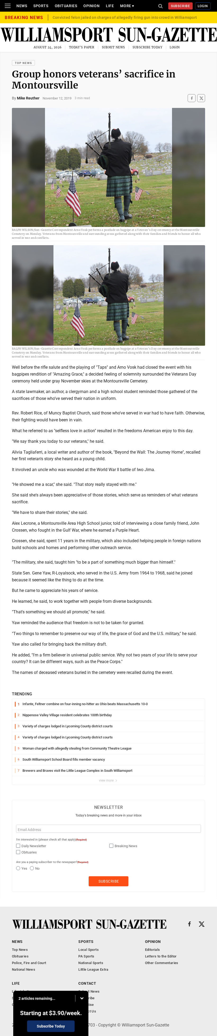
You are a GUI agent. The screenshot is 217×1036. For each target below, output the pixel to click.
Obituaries (66, 6)
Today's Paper (81, 47)
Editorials (152, 950)
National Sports (90, 963)
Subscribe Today (147, 47)
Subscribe (180, 6)
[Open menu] (7, 6)
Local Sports (88, 950)
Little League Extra (93, 969)
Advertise (86, 1005)
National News (23, 969)
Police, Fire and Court (29, 963)
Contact (87, 983)
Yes (24, 868)
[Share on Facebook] (191, 98)
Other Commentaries (161, 963)
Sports (40, 6)
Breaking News (126, 846)
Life (110, 6)
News (21, 6)
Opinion (91, 6)
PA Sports (86, 956)
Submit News (113, 47)
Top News (23, 63)
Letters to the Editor (161, 956)
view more (106, 780)
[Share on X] (201, 98)
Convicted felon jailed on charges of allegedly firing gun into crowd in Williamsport (125, 17)
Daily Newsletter (33, 846)
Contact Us (87, 1011)
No (37, 868)
